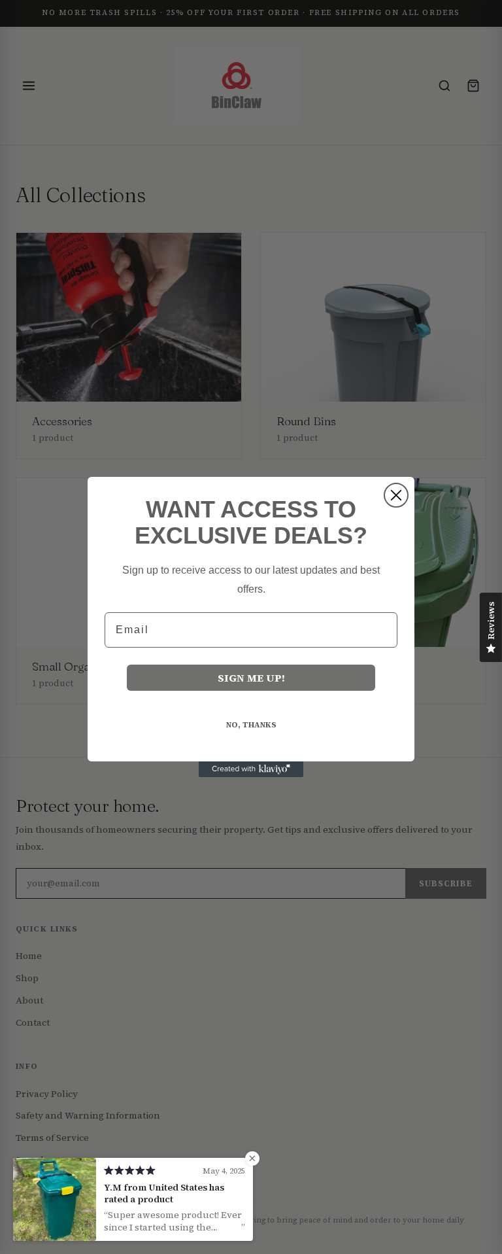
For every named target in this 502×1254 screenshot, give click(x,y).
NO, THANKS (251, 725)
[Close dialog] (396, 495)
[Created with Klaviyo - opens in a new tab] (251, 769)
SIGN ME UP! (251, 678)
